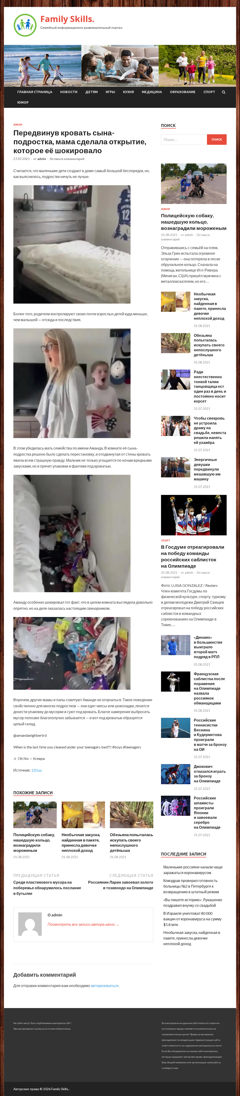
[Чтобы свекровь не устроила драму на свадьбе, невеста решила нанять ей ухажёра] (175, 434)
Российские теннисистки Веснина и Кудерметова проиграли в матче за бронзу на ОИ (210, 734)
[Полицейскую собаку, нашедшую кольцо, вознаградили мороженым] (35, 829)
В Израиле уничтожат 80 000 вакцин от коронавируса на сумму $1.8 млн (192, 919)
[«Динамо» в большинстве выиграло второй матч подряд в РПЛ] (175, 653)
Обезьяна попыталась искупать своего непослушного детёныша (131, 842)
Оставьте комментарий (67, 159)
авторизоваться (104, 985)
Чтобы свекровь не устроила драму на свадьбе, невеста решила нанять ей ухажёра (210, 430)
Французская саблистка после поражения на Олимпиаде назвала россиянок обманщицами (209, 688)
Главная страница (34, 92)
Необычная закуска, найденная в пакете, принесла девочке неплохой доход (81, 842)
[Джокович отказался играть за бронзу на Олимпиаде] (175, 782)
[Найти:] (194, 139)
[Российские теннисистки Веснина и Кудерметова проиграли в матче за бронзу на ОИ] (175, 736)
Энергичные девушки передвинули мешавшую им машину (207, 469)
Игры (110, 92)
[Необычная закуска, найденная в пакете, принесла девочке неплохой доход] (83, 829)
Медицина (152, 92)
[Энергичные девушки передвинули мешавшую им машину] (175, 476)
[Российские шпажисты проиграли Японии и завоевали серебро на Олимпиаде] (175, 814)
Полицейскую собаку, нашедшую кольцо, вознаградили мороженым (34, 842)
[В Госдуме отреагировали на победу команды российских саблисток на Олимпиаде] (194, 536)
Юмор (23, 102)
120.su (36, 770)
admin (41, 159)
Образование (182, 92)
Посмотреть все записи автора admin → (83, 924)
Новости (68, 92)
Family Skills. (67, 19)
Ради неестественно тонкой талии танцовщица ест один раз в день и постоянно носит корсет (210, 386)
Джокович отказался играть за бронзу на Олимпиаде (210, 773)
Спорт (209, 92)
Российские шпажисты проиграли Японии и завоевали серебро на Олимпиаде (207, 812)
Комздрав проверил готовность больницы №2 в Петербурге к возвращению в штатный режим (191, 886)
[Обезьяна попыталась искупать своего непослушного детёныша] (131, 829)
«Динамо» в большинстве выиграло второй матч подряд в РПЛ (208, 647)
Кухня (128, 92)
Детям (91, 92)
